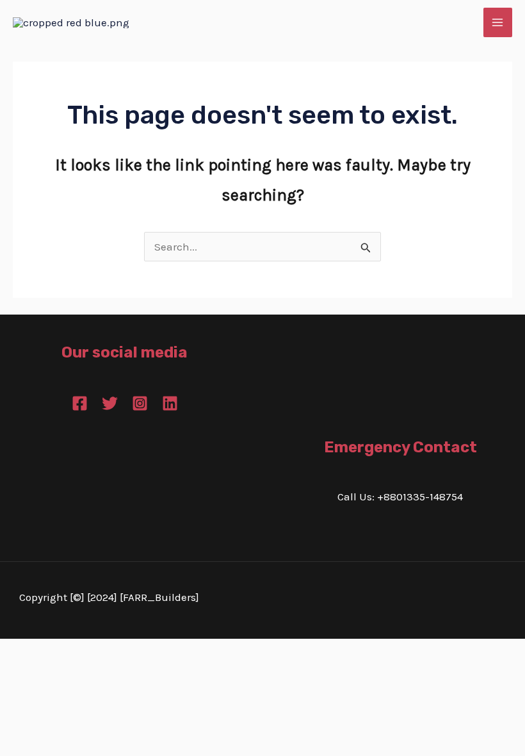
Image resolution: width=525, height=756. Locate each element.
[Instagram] (140, 403)
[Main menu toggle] (498, 22)
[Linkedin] (170, 403)
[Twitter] (110, 403)
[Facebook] (80, 403)
